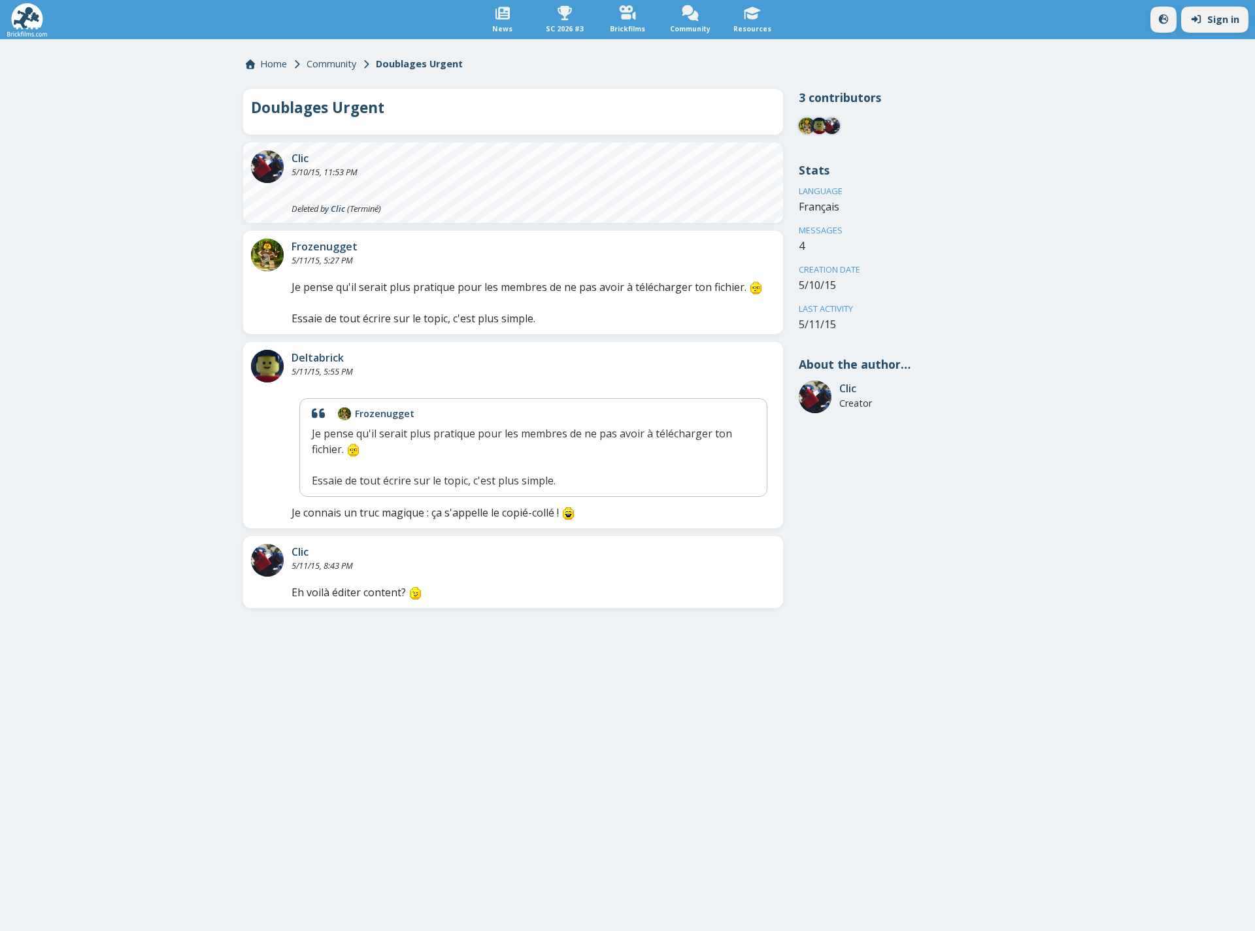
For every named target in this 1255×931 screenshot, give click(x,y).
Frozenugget (325, 246)
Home (273, 64)
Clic (300, 158)
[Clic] (267, 166)
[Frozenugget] (267, 255)
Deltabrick (318, 357)
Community (331, 64)
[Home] (27, 20)
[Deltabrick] (267, 366)
